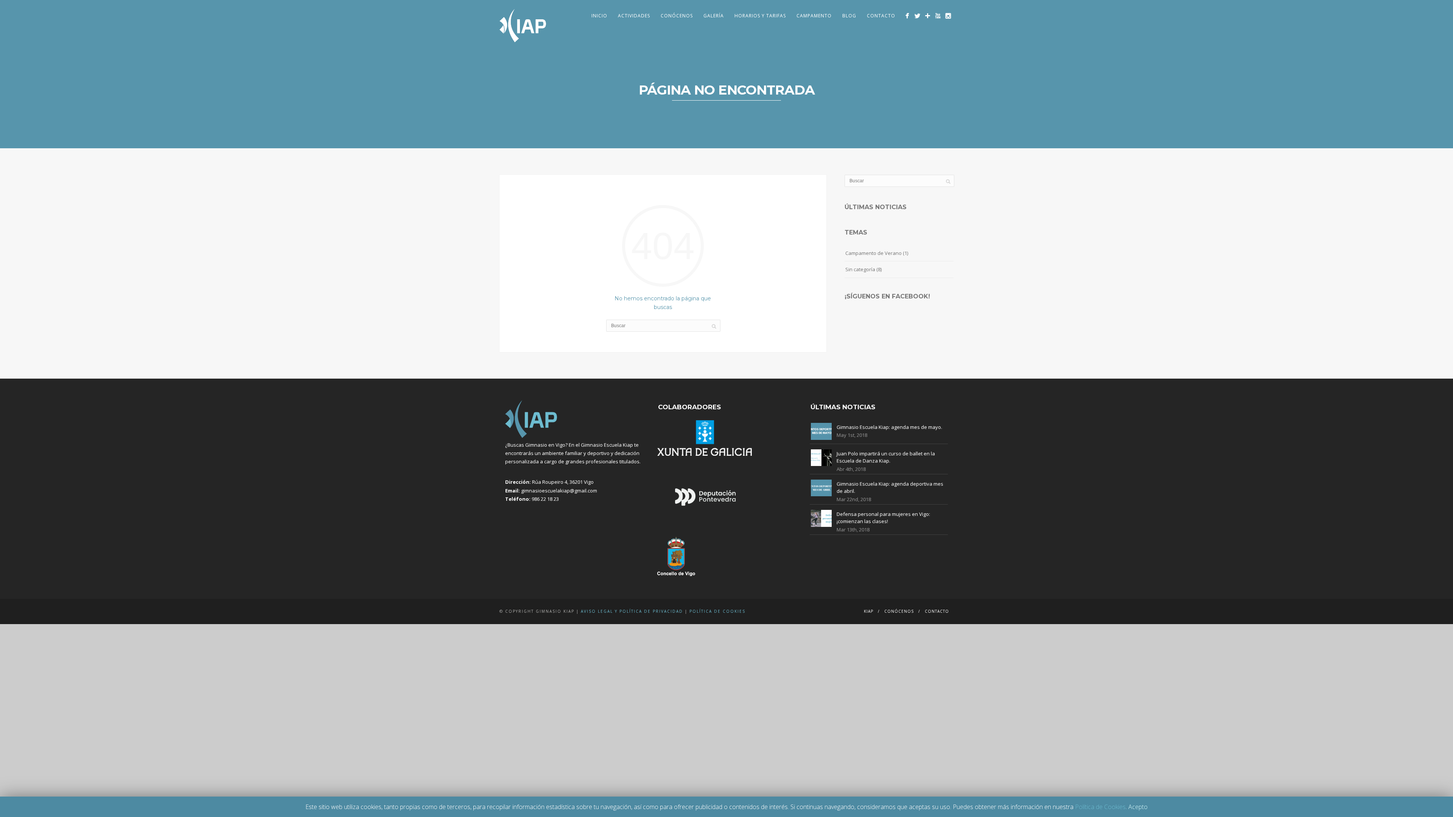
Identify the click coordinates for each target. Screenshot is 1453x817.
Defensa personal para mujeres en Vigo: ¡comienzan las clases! (883, 518)
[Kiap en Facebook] (907, 15)
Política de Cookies (717, 611)
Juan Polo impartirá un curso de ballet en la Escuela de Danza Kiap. (886, 457)
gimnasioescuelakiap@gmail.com (559, 490)
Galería (713, 15)
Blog (849, 15)
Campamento (814, 15)
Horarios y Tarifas (760, 15)
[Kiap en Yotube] (938, 15)
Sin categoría (860, 269)
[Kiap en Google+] (927, 15)
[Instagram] (948, 15)
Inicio (599, 15)
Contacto (881, 15)
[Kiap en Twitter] (917, 15)
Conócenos (677, 15)
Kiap (868, 611)
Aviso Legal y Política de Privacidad (632, 611)
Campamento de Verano (873, 253)
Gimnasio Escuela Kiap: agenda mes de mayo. (889, 427)
